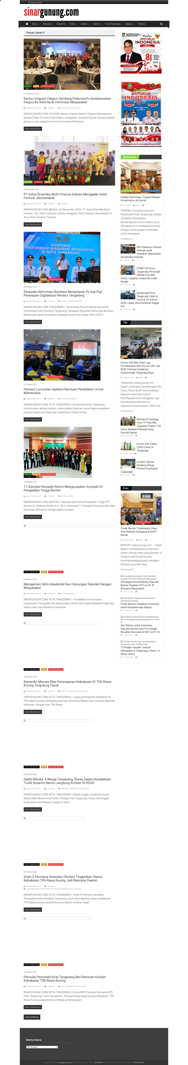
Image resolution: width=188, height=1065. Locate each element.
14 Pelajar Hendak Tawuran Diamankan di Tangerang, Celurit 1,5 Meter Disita (140, 651)
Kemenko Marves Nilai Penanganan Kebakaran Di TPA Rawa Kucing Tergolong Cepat (67, 683)
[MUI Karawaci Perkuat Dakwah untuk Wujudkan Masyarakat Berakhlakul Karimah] (128, 249)
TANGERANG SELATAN (151, 191)
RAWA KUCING (83, 691)
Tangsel (128, 24)
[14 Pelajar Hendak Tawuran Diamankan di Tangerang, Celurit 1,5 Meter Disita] (140, 643)
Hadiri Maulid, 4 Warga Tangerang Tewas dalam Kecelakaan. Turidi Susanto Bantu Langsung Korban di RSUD (68, 781)
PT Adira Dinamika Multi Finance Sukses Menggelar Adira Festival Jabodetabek (65, 196)
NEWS (36, 86)
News (34, 24)
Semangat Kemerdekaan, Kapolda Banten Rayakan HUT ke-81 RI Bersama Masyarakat (139, 585)
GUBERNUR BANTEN (75, 301)
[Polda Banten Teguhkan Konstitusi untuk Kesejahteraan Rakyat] (140, 599)
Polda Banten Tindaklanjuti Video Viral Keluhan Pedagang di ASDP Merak (139, 532)
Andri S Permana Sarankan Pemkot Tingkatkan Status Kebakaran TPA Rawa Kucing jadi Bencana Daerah (63, 878)
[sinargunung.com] (27, 24)
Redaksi (141, 24)
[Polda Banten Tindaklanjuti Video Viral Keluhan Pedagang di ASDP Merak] (141, 509)
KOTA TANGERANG (32, 279)
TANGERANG (84, 789)
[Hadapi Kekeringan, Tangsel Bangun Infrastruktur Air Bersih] (141, 177)
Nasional (47, 24)
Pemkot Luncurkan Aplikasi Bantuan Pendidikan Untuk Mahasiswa (63, 391)
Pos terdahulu (32, 1017)
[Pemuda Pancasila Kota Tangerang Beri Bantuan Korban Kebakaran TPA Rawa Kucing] (58, 942)
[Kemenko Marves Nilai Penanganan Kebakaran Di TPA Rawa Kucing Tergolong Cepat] (62, 647)
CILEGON (64, 108)
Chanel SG (61, 24)
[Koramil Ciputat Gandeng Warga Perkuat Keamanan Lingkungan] (128, 463)
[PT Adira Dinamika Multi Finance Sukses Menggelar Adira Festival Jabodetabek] (69, 161)
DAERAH (28, 86)
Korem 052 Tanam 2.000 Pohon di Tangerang (147, 447)
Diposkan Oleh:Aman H (33, 108)
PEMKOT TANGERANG (69, 399)
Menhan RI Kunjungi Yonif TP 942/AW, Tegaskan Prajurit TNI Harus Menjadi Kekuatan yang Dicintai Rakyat (141, 426)
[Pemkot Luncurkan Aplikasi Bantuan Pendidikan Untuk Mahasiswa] (62, 355)
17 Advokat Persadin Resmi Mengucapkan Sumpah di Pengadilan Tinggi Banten (63, 488)
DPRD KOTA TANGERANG (70, 789)
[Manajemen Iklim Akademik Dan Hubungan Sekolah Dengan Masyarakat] (69, 550)
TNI (143, 356)
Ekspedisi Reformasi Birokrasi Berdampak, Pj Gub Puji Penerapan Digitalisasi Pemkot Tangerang (63, 293)
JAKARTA (28, 182)
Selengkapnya (126, 239)
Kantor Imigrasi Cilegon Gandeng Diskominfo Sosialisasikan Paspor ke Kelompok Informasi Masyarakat (67, 100)
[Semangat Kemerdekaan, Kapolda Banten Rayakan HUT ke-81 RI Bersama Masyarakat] (140, 577)
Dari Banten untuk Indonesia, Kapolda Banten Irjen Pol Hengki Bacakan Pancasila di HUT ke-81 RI (140, 629)
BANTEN (64, 301)
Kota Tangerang (112, 24)
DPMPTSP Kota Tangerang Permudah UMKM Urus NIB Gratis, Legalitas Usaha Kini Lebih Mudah (140, 275)
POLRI (132, 522)
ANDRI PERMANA (32, 889)
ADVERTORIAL (127, 191)
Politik (72, 24)
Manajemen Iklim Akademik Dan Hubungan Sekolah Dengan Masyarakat (67, 586)
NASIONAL (38, 182)
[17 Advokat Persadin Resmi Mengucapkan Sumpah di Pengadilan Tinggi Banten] (58, 452)
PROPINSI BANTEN (48, 86)
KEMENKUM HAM (74, 108)
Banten (96, 24)
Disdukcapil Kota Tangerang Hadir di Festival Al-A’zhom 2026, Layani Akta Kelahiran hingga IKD (140, 299)
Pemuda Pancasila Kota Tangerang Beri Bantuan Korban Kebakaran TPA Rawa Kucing (65, 978)
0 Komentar (51, 108)
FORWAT (71, 496)
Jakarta (84, 24)
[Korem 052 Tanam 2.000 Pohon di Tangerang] (128, 446)
